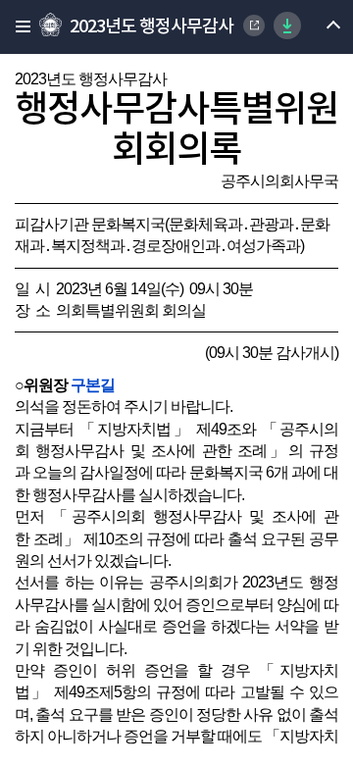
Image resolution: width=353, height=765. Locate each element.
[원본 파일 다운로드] (287, 25)
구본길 (93, 385)
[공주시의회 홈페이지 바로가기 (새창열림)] (254, 25)
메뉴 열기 (316, 27)
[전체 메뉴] (17, 27)
